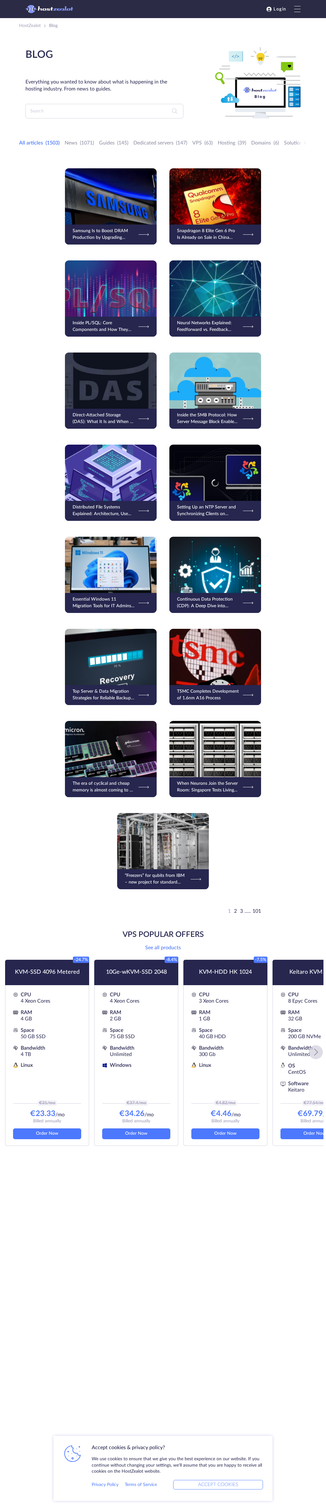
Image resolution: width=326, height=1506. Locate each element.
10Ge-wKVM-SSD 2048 (136, 972)
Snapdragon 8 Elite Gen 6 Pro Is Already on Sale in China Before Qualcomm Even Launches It (206, 235)
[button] (316, 1052)
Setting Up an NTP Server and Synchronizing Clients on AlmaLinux (206, 511)
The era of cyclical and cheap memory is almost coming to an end (103, 787)
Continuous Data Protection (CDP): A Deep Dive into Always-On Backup (205, 603)
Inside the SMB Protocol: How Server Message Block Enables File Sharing (207, 419)
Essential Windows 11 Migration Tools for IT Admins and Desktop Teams (102, 603)
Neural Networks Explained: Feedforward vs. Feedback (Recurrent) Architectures (204, 327)
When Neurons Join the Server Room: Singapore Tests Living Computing (207, 787)
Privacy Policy (105, 1484)
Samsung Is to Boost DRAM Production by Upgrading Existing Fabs (100, 235)
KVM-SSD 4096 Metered (47, 972)
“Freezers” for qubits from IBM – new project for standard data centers (155, 879)
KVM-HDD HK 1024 (225, 972)
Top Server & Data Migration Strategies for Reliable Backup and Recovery (102, 695)
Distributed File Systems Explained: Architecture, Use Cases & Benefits (100, 511)
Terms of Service (141, 1484)
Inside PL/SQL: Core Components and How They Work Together (100, 327)
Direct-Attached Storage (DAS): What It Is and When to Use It (103, 419)
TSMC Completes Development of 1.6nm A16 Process (208, 694)
